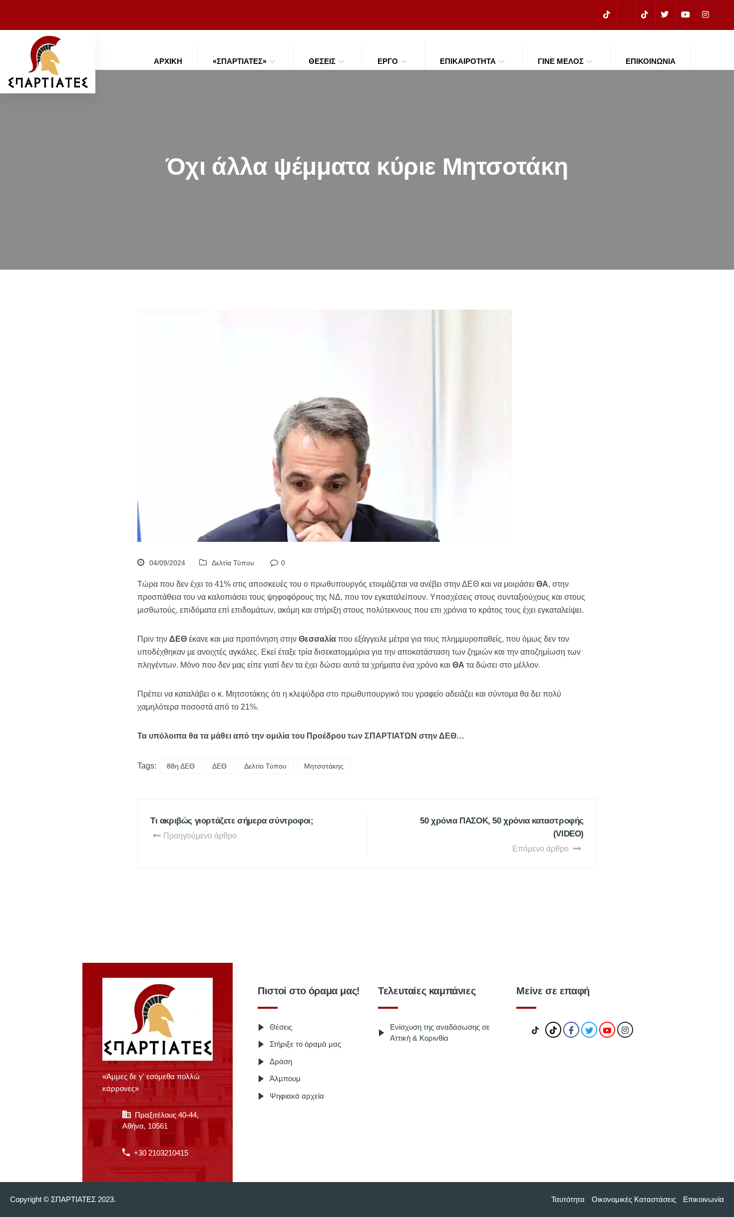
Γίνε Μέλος (561, 61)
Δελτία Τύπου (233, 563)
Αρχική (168, 61)
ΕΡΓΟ (387, 61)
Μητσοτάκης (324, 766)
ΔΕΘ (219, 766)
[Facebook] (625, 14)
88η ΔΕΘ (181, 766)
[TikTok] (606, 14)
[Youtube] (685, 14)
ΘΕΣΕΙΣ (322, 61)
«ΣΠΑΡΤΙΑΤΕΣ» (240, 61)
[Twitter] (664, 14)
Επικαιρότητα (468, 61)
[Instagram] (705, 14)
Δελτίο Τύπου (265, 766)
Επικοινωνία (651, 61)
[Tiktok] (644, 14)
